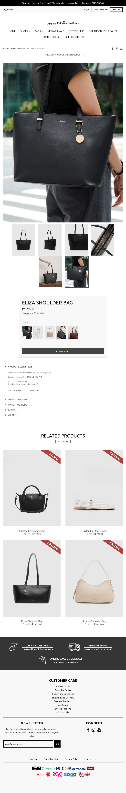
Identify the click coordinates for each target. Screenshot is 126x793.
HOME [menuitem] (12, 31)
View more (63, 441)
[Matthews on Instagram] (117, 48)
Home (6, 48)
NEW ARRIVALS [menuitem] (56, 31)
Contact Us (63, 712)
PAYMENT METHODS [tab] (17, 405)
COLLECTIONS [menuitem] (50, 37)
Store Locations (63, 708)
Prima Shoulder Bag (32, 621)
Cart (117, 9)
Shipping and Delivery (63, 697)
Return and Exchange (63, 693)
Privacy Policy (72, 759)
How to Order (63, 686)
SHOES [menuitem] (24, 31)
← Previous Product (53, 55)
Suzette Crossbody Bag (32, 530)
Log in (86, 9)
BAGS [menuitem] (38, 31)
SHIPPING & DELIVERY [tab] (17, 399)
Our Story (34, 759)
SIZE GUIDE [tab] (13, 415)
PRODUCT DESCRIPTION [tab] (20, 367)
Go (57, 744)
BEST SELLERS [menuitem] (76, 31)
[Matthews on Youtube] (121, 48)
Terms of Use (90, 759)
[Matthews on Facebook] (113, 48)
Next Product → (75, 55)
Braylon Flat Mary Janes (94, 530)
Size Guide (63, 704)
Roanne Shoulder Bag (94, 621)
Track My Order (63, 690)
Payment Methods (63, 701)
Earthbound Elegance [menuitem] (103, 31)
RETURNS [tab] (12, 410)
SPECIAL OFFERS (18, 48)
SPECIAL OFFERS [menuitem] (74, 37)
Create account (100, 9)
